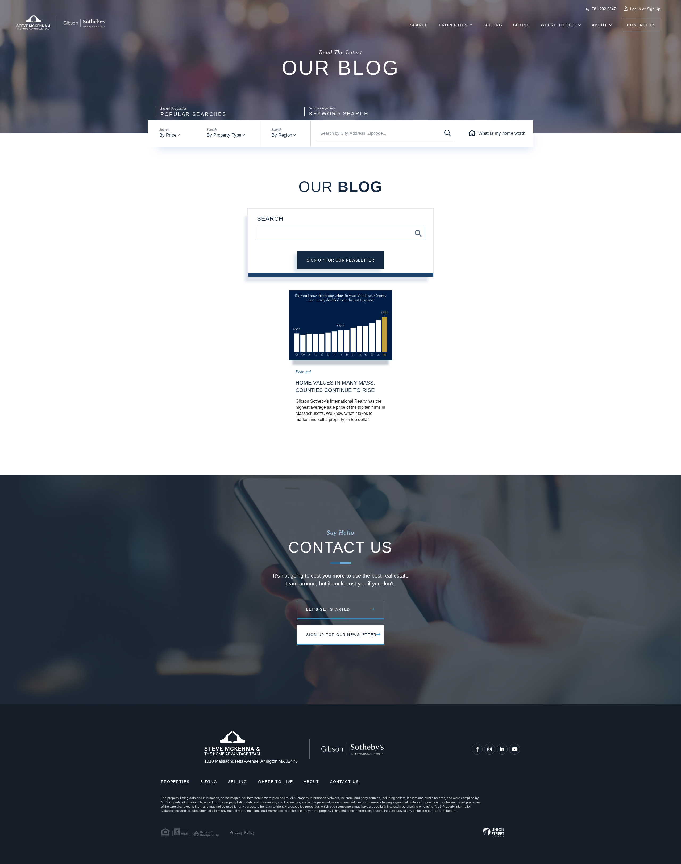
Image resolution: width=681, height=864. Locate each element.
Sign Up (653, 9)
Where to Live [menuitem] (558, 25)
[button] (447, 133)
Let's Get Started (328, 609)
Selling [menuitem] (493, 25)
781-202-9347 (603, 9)
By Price (167, 135)
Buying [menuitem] (521, 25)
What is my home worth (501, 133)
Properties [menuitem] (453, 25)
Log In (635, 9)
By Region (282, 135)
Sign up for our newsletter (341, 260)
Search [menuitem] (419, 25)
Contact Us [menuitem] (641, 25)
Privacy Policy (242, 832)
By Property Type (224, 135)
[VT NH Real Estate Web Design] (493, 832)
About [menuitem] (599, 25)
